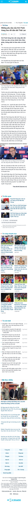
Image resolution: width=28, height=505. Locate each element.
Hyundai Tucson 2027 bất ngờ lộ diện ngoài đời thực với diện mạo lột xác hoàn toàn (14, 364)
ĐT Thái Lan (5, 220)
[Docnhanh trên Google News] (4, 34)
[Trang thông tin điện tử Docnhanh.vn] (13, 1)
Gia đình (21, 463)
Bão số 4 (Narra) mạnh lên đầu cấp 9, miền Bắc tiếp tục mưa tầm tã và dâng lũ (14, 353)
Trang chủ (7, 449)
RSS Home (15, 493)
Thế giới (7, 456)
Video (20, 449)
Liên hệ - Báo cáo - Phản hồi (19, 491)
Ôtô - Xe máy (21, 469)
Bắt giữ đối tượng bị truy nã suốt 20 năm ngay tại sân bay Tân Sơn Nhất (14, 335)
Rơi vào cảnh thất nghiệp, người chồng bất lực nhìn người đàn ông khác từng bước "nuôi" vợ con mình (14, 370)
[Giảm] (9, 34)
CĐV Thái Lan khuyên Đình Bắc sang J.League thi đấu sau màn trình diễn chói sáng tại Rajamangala (14, 359)
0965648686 (7, 484)
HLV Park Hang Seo (13, 220)
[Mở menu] (2, 1)
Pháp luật (21, 453)
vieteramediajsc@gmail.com (20, 484)
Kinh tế (7, 459)
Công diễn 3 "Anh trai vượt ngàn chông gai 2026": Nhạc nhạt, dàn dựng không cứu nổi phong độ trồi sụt (14, 325)
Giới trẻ (21, 459)
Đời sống (7, 466)
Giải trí (7, 463)
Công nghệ (7, 469)
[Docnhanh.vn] (14, 500)
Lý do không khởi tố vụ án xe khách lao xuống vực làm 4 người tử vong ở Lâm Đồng (14, 348)
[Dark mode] (26, 1)
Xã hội (7, 453)
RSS (11, 493)
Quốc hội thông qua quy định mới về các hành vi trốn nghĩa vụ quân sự (14, 339)
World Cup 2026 (7, 473)
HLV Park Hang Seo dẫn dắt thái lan (9, 222)
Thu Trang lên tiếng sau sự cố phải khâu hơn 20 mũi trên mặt (14, 343)
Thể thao (21, 456)
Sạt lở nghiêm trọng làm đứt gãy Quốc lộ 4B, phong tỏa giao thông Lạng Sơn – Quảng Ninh (14, 331)
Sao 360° (21, 466)
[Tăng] (14, 34)
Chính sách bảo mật (6, 491)
